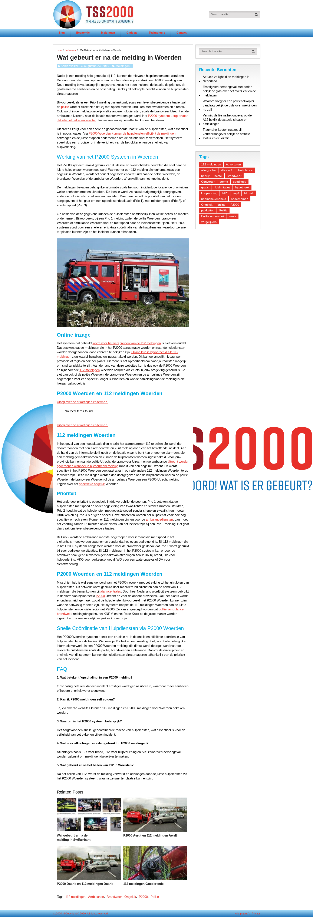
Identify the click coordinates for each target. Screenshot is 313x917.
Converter (208, 181)
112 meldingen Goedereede (143, 883)
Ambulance (96, 896)
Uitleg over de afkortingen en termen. (82, 402)
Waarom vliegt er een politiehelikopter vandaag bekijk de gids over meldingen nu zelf (230, 105)
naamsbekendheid (213, 199)
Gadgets (131, 32)
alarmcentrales (110, 591)
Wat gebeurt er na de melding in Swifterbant (73, 837)
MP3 (225, 193)
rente (232, 216)
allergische (208, 170)
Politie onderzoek (212, 216)
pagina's (245, 913)
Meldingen (108, 32)
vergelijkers (209, 222)
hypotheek (242, 187)
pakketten (207, 210)
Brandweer (114, 896)
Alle (237, 913)
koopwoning (209, 193)
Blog (62, 32)
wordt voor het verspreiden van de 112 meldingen (127, 343)
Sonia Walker (69, 65)
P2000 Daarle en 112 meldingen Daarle (85, 883)
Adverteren (233, 164)
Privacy (256, 913)
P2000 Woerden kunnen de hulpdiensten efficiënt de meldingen (132, 133)
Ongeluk (130, 896)
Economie (83, 32)
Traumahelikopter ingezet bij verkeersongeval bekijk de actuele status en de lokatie (226, 134)
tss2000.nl (59, 913)
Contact (182, 32)
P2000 (100, 596)
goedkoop (239, 181)
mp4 (236, 193)
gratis (205, 187)
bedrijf (205, 176)
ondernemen (239, 199)
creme (224, 181)
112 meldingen (90, 370)
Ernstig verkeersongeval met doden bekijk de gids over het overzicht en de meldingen (229, 91)
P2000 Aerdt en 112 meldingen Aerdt (150, 835)
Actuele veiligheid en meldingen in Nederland (226, 79)
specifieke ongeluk (92, 484)
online (221, 204)
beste (218, 176)
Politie (155, 896)
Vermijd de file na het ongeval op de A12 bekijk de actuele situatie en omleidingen (227, 119)
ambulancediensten (159, 519)
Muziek (249, 193)
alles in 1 (227, 170)
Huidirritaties (222, 187)
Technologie (157, 32)
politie (65, 107)
